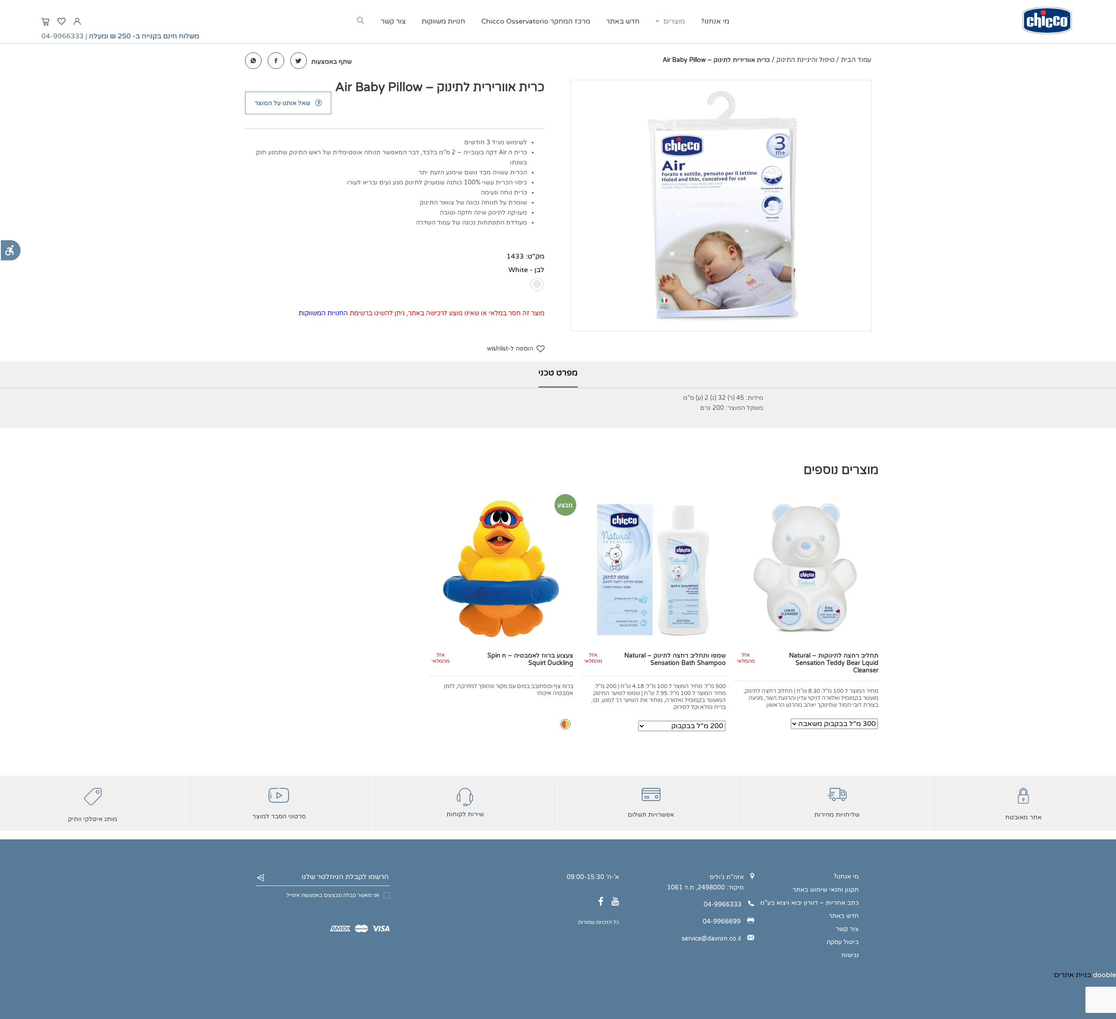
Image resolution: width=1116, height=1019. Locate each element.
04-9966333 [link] (62, 36)
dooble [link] (1104, 975)
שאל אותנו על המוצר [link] (282, 103)
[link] (10, 250)
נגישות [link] (850, 955)
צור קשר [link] (393, 21)
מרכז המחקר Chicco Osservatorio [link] (535, 21)
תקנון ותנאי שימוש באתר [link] (826, 889)
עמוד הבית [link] (856, 60)
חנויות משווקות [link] (443, 21)
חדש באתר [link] (623, 21)
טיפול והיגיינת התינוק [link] (805, 60)
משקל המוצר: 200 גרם (731, 408)
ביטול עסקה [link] (843, 942)
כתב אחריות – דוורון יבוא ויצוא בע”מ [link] (809, 903)
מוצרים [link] (674, 21)
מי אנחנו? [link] (715, 21)
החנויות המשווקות (323, 313)
